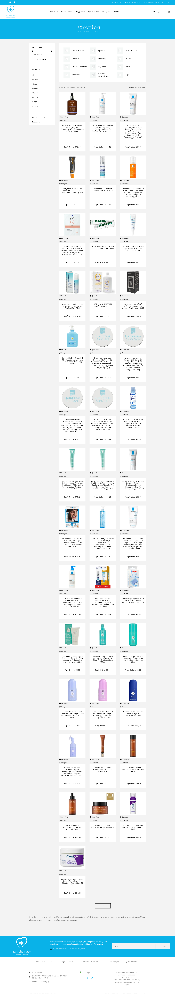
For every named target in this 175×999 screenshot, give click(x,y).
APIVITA (35, 106)
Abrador (35, 79)
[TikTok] (14, 2)
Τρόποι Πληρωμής (112, 962)
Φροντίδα (54, 12)
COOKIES (143, 994)
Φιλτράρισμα (42, 60)
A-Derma (35, 75)
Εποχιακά (106, 12)
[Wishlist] (164, 12)
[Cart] (168, 12)
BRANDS (117, 12)
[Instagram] (10, 2)
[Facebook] (6, 2)
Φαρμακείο (80, 12)
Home (79, 32)
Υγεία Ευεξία (93, 12)
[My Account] (159, 11)
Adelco (34, 84)
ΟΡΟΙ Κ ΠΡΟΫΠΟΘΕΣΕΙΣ (129, 994)
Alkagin (34, 102)
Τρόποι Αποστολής (132, 962)
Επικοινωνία (40, 962)
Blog (52, 962)
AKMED (35, 93)
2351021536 (117, 2)
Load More (102, 906)
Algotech (35, 97)
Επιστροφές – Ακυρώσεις (90, 962)
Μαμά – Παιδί (67, 12)
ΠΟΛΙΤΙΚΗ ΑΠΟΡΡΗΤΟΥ (112, 994)
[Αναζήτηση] (154, 11)
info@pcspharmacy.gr (133, 2)
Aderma (35, 88)
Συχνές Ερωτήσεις (67, 962)
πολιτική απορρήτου (78, 949)
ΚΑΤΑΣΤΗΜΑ (86, 32)
